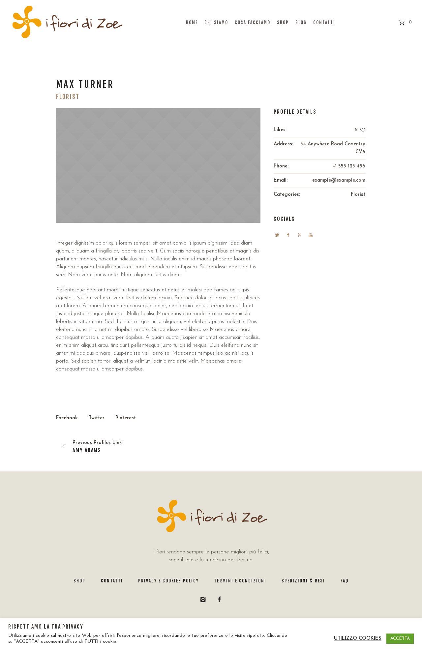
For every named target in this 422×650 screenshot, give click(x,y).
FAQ (344, 580)
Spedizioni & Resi (303, 580)
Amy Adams (87, 450)
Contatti (112, 580)
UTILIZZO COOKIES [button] (357, 638)
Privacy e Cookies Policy (168, 580)
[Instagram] (203, 600)
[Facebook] (219, 600)
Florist (358, 194)
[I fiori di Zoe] (211, 516)
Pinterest (125, 418)
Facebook (67, 418)
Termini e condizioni (240, 580)
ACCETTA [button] (400, 638)
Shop (79, 580)
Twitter (97, 418)
